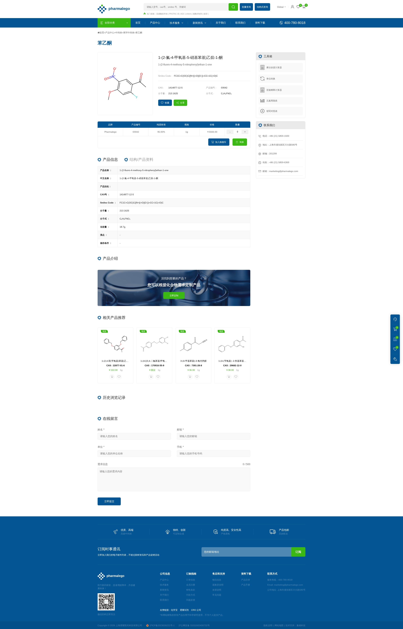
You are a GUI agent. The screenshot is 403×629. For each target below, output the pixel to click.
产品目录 (245, 579)
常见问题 (216, 595)
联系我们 (240, 23)
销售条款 (190, 590)
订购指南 (191, 573)
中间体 (118, 32)
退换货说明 (217, 585)
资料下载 (260, 23)
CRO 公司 (196, 610)
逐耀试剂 (184, 610)
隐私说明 (268, 625)
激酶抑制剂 (197, 14)
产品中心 (155, 23)
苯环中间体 (128, 32)
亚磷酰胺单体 (162, 14)
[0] (298, 6)
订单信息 (190, 579)
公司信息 (165, 573)
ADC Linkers (186, 14)
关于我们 (221, 23)
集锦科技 (301, 625)
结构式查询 (262, 7)
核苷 (205, 14)
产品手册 (245, 585)
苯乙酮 (139, 32)
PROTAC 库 (174, 14)
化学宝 (174, 610)
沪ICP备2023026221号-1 (162, 625)
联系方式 (272, 573)
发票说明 (216, 590)
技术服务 (175, 23)
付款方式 (190, 595)
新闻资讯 (198, 23)
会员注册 (190, 585)
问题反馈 (190, 600)
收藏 (167, 102)
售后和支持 (218, 573)
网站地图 (279, 625)
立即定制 (174, 295)
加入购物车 (220, 142)
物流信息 (216, 579)
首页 (137, 23)
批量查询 (246, 7)
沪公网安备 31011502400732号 (194, 625)
